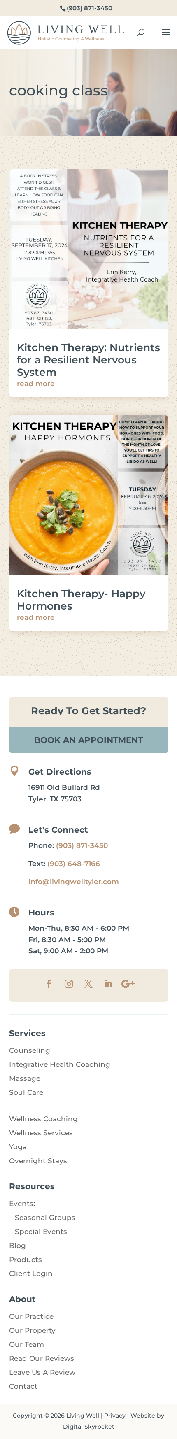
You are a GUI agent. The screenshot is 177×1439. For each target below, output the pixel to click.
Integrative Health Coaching (59, 1064)
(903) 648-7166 (73, 863)
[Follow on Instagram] (69, 984)
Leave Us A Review (42, 1372)
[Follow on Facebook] (49, 984)
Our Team (26, 1344)
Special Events (41, 1231)
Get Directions (59, 772)
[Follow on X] (88, 984)
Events (21, 1203)
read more (36, 384)
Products (25, 1259)
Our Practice (31, 1316)
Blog (17, 1245)
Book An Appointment (88, 740)
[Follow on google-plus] (128, 984)
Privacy (115, 1415)
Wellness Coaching (43, 1119)
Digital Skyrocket (88, 1426)
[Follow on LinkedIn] (108, 984)
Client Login (31, 1273)
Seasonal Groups (45, 1217)
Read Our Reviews (41, 1358)
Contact (23, 1386)
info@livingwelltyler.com (73, 882)
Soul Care (26, 1092)
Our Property (32, 1330)
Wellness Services (41, 1133)
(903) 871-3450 (82, 845)
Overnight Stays (38, 1161)
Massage (24, 1078)
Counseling (29, 1050)
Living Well (82, 1415)
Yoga (18, 1147)
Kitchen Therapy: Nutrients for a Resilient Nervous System (88, 359)
